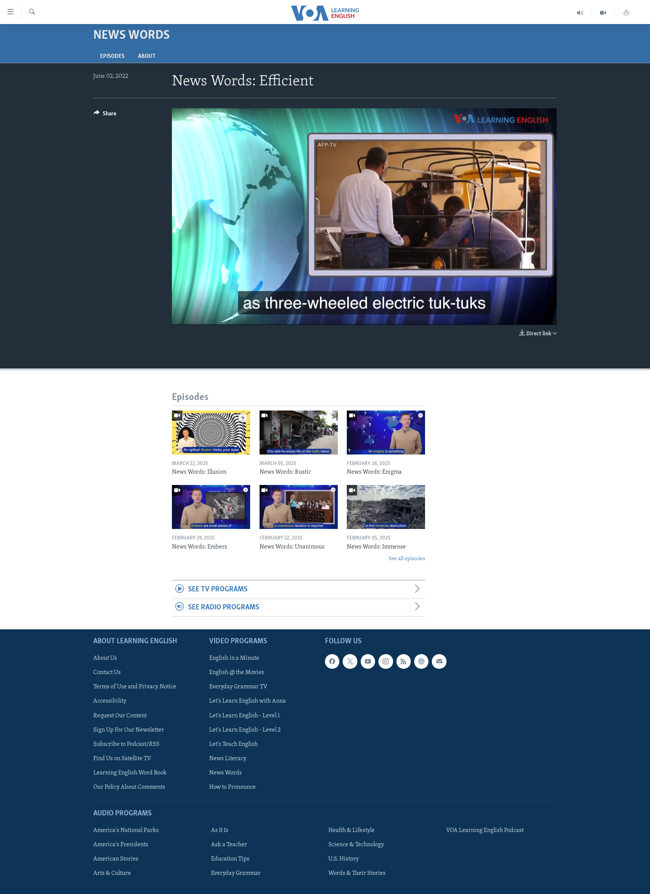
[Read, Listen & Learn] (626, 13)
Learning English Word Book (130, 773)
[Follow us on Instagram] (385, 661)
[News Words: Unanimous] (299, 507)
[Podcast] (421, 661)
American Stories (115, 859)
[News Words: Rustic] (299, 433)
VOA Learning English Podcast (485, 830)
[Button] (105, 115)
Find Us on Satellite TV (122, 759)
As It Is (219, 830)
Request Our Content (120, 716)
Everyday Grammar (236, 873)
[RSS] (403, 661)
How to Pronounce (232, 787)
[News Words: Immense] (386, 507)
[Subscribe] (439, 661)
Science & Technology (356, 845)
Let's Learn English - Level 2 (245, 730)
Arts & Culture (112, 873)
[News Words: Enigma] (386, 433)
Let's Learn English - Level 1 (244, 716)
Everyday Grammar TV (238, 687)
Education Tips (230, 859)
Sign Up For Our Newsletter (128, 730)
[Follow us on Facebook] (332, 661)
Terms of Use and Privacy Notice (134, 687)
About (146, 56)
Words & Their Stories (357, 873)
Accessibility (109, 702)
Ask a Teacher (229, 845)
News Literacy (227, 759)
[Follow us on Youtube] (368, 661)
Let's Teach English (233, 744)
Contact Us (107, 673)
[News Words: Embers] (211, 507)
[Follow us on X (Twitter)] (350, 661)
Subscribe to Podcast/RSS (126, 744)
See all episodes (407, 559)
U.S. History (343, 859)
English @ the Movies (236, 673)
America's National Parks (126, 830)
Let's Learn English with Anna (247, 702)
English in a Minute (234, 658)
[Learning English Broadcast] (580, 13)
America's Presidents (120, 845)
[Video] (603, 13)
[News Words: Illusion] (211, 433)
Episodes (112, 56)
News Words (225, 773)
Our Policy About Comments (129, 787)
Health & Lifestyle (351, 830)
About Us (105, 658)
